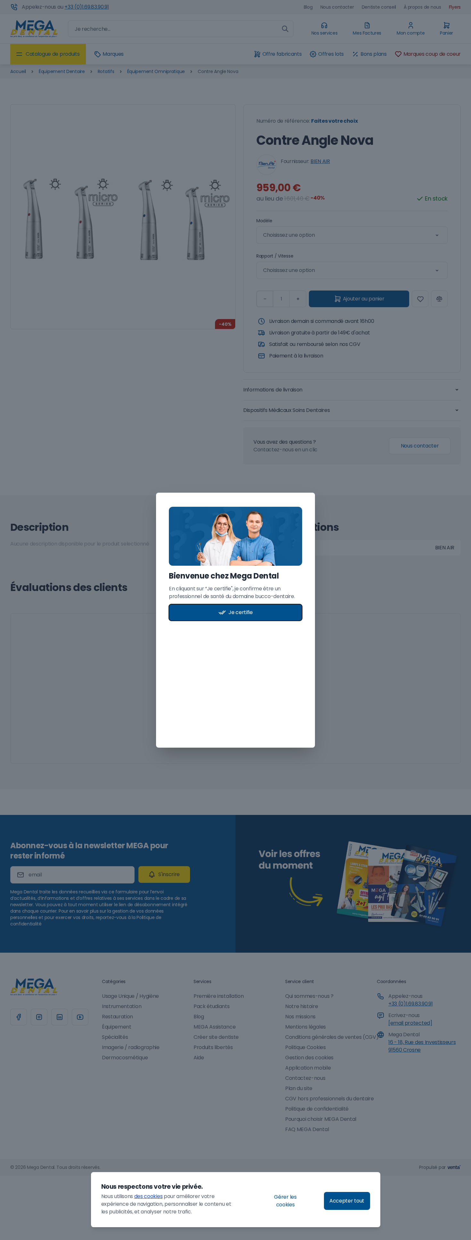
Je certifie (240, 612)
